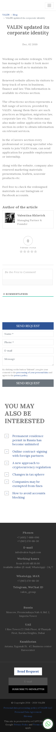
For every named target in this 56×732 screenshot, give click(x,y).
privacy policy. (21, 375)
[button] (48, 724)
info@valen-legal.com (28, 552)
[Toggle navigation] (49, 5)
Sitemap (28, 716)
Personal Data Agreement (28, 712)
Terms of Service (42, 724)
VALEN (5, 14)
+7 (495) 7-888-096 (28, 537)
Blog (15, 14)
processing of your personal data (32, 372)
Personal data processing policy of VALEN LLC (28, 707)
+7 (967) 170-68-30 (28, 541)
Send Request (28, 383)
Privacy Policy (21, 724)
